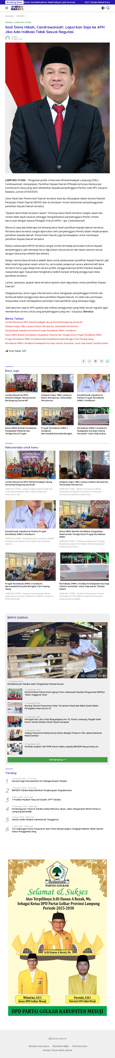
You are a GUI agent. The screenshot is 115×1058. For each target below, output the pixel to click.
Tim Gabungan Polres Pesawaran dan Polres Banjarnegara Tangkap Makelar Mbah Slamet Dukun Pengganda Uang (57, 830)
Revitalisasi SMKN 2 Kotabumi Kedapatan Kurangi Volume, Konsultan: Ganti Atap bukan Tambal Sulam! (57, 343)
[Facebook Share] (83, 361)
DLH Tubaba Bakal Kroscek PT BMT (64, 2)
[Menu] (7, 7)
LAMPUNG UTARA (22, 22)
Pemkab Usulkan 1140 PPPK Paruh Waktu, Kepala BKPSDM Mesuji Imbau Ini (61, 746)
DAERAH (9, 22)
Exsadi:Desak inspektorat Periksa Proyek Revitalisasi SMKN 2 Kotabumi (40, 330)
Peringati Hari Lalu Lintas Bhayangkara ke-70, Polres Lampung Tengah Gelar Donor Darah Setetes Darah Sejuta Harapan (63, 720)
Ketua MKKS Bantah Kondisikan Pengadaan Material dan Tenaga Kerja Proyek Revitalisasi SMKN (53, 335)
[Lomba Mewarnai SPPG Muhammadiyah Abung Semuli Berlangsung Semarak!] (21, 383)
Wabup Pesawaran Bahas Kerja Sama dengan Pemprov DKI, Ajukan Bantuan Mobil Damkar (63, 734)
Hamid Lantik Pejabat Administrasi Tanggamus (35, 819)
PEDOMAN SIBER (61, 1046)
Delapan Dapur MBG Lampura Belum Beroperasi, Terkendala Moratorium (41, 326)
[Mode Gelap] (103, 8)
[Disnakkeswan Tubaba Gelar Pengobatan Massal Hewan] (57, 650)
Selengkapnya (56, 759)
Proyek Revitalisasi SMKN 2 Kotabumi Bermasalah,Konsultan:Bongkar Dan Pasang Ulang (49, 339)
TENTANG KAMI (79, 1046)
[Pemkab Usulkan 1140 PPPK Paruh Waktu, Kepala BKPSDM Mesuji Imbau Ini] (14, 748)
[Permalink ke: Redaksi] (7, 37)
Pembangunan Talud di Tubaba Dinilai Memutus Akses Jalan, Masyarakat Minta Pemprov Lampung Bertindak (56, 810)
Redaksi (15, 37)
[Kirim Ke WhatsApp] (107, 361)
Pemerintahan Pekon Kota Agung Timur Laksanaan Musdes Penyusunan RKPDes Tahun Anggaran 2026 (65, 693)
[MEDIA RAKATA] (17, 7)
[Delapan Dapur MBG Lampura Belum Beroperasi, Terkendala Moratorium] (57, 383)
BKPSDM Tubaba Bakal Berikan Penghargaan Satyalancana (42, 790)
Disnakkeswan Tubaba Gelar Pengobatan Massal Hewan (35, 684)
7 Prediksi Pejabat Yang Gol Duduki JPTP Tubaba (36, 799)
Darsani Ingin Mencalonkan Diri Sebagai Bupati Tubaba (39, 781)
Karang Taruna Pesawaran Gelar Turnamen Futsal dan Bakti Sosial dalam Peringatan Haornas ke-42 (62, 707)
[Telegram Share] (101, 361)
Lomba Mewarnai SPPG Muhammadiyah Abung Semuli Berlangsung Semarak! (44, 322)
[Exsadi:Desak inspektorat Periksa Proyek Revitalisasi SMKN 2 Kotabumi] (93, 383)
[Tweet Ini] (89, 361)
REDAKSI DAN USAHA (39, 1046)
